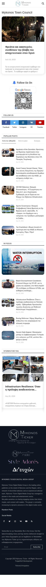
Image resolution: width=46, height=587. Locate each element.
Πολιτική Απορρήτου (22, 566)
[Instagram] (23, 122)
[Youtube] (40, 122)
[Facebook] (6, 122)
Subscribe (36, 547)
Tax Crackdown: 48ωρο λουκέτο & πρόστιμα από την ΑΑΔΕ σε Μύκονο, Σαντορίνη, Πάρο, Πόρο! (29, 229)
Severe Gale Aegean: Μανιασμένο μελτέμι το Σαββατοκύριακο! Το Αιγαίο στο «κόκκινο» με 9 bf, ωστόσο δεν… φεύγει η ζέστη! (30, 336)
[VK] (31, 122)
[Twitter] (14, 122)
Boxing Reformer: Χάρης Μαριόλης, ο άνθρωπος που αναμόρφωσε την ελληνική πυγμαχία (30, 320)
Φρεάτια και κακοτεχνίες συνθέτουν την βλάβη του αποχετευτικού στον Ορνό (19, 50)
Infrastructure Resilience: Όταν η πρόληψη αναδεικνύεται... (22, 388)
